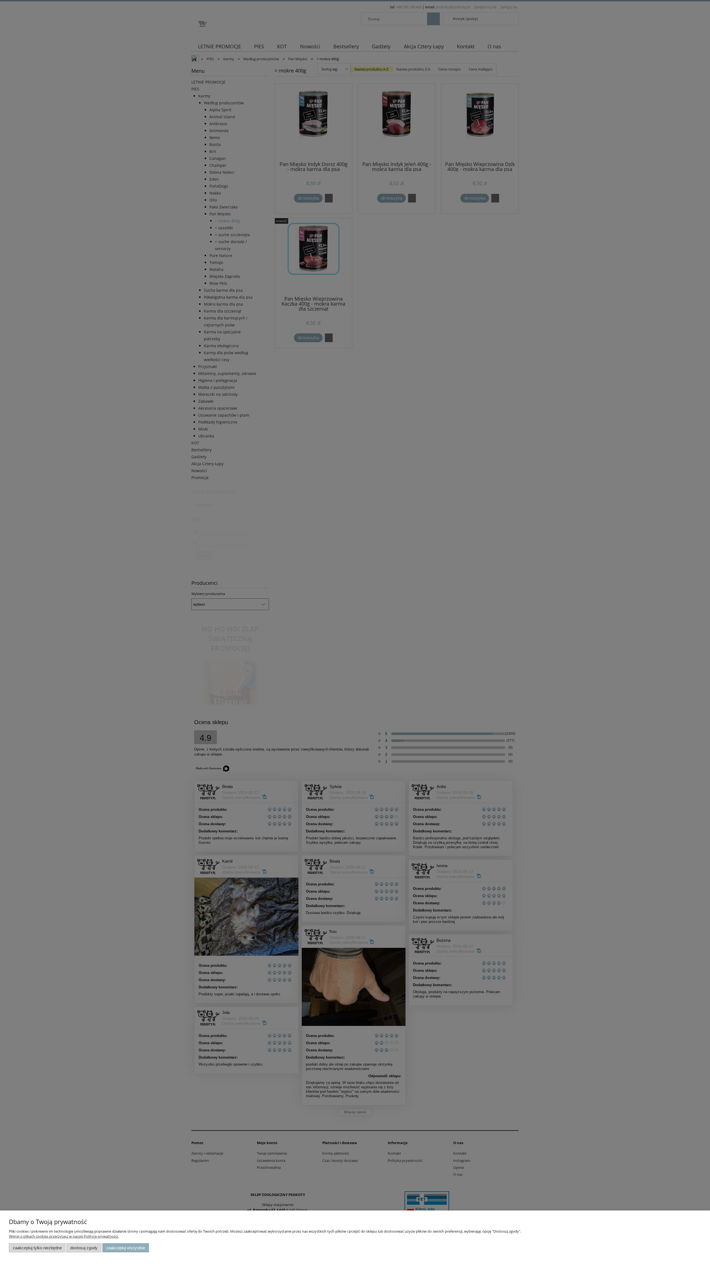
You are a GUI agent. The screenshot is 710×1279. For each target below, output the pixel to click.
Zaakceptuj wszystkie (125, 1247)
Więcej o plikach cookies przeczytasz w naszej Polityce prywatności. (64, 1236)
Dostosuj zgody (84, 1247)
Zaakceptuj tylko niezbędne (37, 1247)
